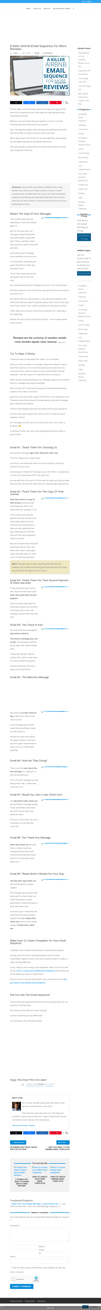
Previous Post (18, 1142)
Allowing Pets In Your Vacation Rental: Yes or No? (84, 60)
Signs (81, 197)
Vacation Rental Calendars (83, 205)
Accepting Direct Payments (82, 117)
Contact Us (37, 8)
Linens (81, 149)
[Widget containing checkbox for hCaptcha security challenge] (25, 1279)
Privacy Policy (30, 1301)
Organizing (83, 161)
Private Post (83, 185)
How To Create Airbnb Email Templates (57, 1179)
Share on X (62, 342)
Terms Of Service (16, 1301)
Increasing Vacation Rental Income (84, 141)
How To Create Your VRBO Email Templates (39, 1180)
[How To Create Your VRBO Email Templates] (40, 1174)
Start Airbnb (84, 273)
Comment (15, 1225)
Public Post (83, 189)
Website (32, 1125)
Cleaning (82, 125)
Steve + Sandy (86, 1)
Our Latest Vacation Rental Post (83, 177)
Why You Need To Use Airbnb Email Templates (57, 1148)
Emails (37, 53)
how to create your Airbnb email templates (35, 971)
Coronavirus (83, 129)
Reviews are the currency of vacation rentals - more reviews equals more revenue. (39, 339)
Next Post (63, 1142)
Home (28, 8)
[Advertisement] (50, 14)
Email (42, 1250)
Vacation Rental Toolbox (61, 8)
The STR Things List (85, 88)
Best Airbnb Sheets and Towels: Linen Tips (84, 98)
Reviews (82, 193)
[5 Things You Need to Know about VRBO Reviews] (21, 1177)
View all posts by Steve (20, 1125)
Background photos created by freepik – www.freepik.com (39, 1086)
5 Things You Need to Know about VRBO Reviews (22, 1182)
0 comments (48, 53)
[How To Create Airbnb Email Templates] (58, 1174)
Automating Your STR (83, 80)
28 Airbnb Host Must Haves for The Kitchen (23, 1148)
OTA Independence (84, 168)
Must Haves (83, 157)
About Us (47, 8)
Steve (16, 53)
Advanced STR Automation (84, 72)
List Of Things (84, 153)
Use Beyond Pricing (84, 237)
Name (42, 1246)
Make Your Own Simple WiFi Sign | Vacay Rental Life (35, 1204)
